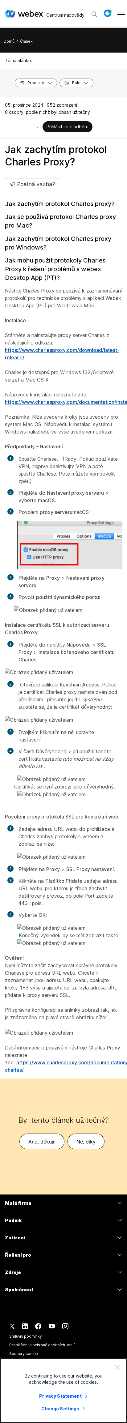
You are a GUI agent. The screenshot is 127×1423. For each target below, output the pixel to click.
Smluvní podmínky (25, 1336)
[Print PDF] (37, 127)
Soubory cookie (23, 1353)
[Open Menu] (121, 13)
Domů (9, 41)
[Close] (118, 1367)
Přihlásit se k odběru (67, 126)
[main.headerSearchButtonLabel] (94, 12)
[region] (63, 1390)
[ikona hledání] (94, 14)
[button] (108, 13)
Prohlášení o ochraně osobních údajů (42, 1345)
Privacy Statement (60, 1396)
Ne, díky (86, 1142)
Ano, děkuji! (41, 1142)
